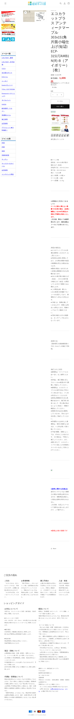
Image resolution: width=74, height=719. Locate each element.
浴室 (3, 151)
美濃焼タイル (6, 115)
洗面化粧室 (5, 155)
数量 (52, 91)
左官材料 (5, 123)
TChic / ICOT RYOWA (8, 89)
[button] (5, 3)
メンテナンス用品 (8, 174)
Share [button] (54, 548)
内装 (3, 147)
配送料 (55, 83)
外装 (3, 143)
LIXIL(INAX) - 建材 (7, 58)
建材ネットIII (34, 714)
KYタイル (5, 77)
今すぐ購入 (60, 106)
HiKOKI (4, 104)
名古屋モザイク (7, 73)
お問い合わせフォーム (57, 689)
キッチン (5, 159)
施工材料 (5, 119)
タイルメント (6, 100)
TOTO (4, 69)
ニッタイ (5, 81)
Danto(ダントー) (7, 85)
